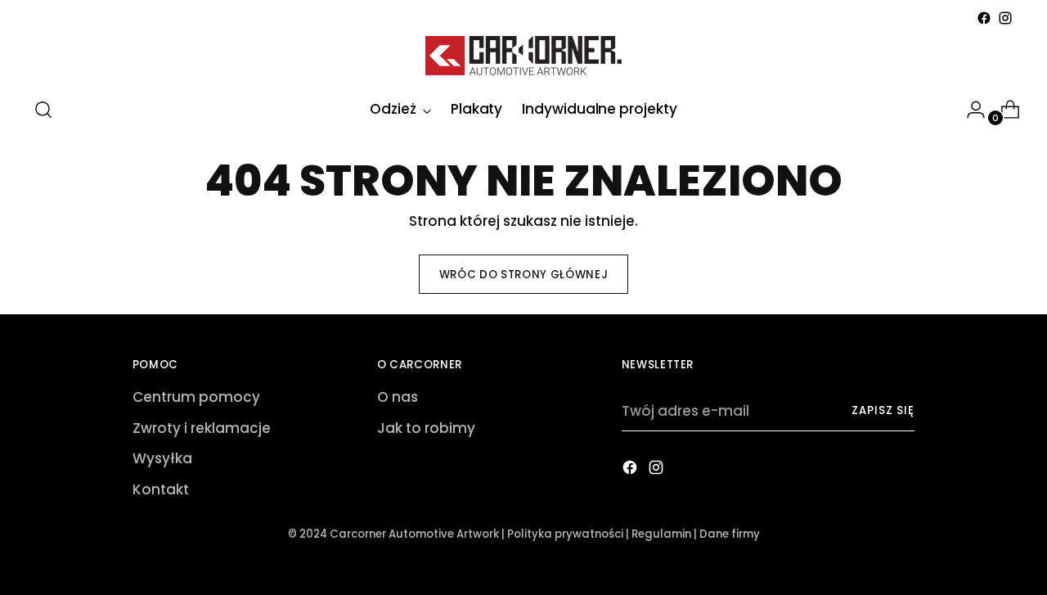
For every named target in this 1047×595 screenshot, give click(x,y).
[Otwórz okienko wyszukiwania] (43, 109)
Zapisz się (883, 410)
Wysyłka (162, 458)
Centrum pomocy (196, 397)
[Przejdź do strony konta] (969, 109)
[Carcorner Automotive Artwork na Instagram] (1005, 18)
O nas (397, 397)
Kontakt (161, 489)
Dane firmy (729, 534)
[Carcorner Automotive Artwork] (523, 55)
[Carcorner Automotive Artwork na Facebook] (984, 18)
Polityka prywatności (565, 534)
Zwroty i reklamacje (202, 428)
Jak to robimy (426, 428)
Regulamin (661, 534)
